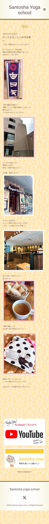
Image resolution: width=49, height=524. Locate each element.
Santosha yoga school (24, 489)
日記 (25, 26)
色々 (4, 40)
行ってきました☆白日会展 (17, 37)
